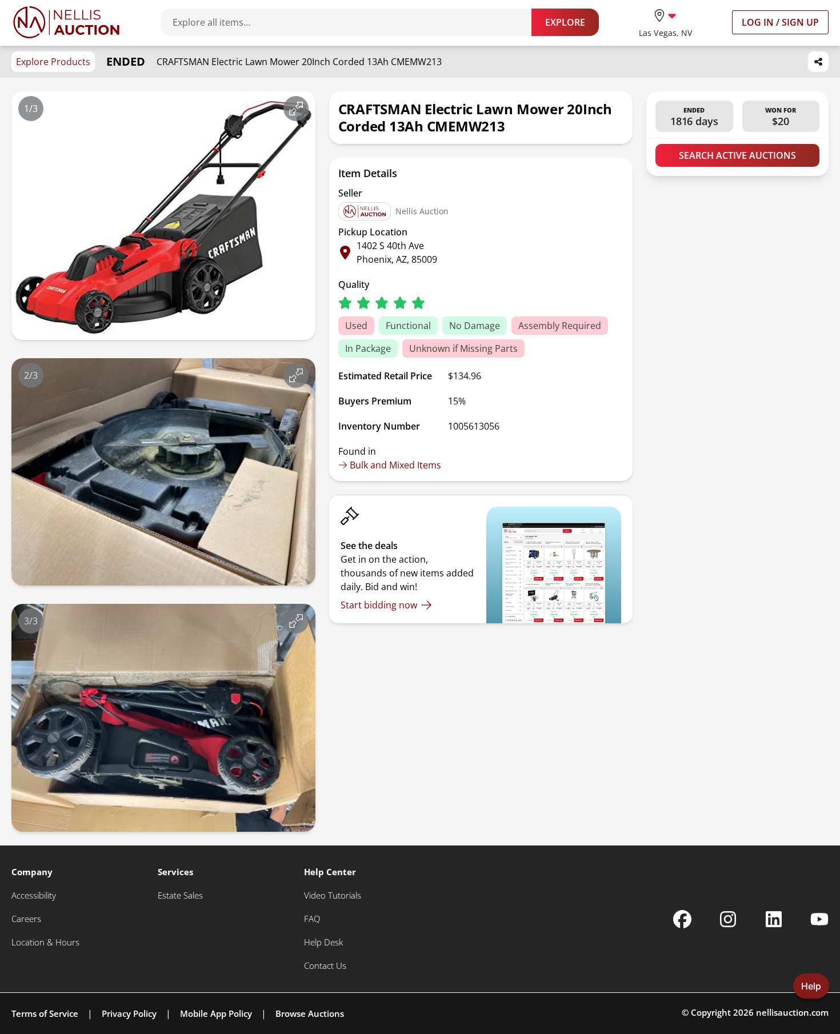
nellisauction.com (792, 1012)
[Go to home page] (66, 22)
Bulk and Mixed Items (395, 465)
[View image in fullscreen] (296, 108)
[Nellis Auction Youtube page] (819, 919)
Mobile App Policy (216, 1013)
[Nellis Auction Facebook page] (682, 919)
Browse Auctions (309, 1013)
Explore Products (53, 61)
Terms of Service (44, 1013)
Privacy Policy (129, 1013)
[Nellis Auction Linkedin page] (774, 919)
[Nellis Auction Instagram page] (728, 919)
